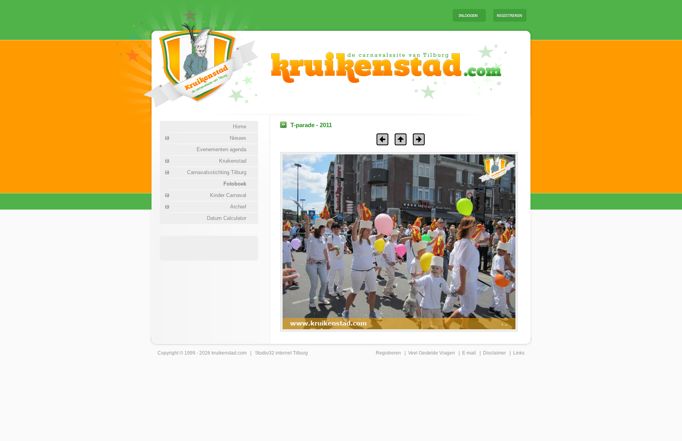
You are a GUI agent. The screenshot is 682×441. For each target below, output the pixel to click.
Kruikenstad (232, 161)
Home (239, 126)
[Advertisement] (348, 15)
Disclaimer (494, 353)
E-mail (469, 353)
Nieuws (238, 138)
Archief (238, 207)
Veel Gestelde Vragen (431, 353)
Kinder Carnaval (228, 195)
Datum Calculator (226, 218)
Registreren (388, 353)
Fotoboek (234, 184)
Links (519, 353)
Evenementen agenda (221, 149)
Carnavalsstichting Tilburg (216, 172)
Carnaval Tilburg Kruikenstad (187, 63)
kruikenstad (224, 353)
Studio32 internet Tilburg (281, 353)
